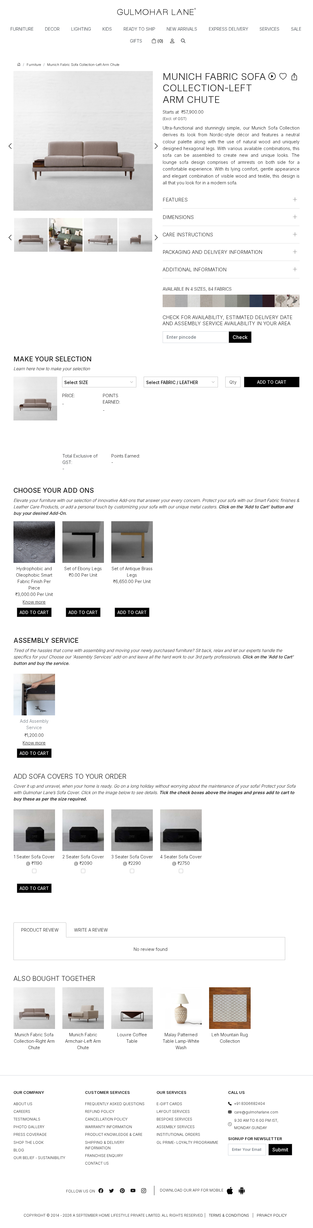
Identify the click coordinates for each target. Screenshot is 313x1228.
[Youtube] (133, 1191)
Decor (52, 29)
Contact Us (97, 1163)
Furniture (22, 29)
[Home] (156, 11)
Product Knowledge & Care (113, 1134)
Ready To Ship (139, 29)
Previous (10, 143)
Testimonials (26, 1119)
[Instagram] (144, 1191)
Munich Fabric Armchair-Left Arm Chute (83, 1041)
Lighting (81, 29)
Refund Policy (100, 1111)
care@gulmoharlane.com (256, 1112)
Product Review (40, 929)
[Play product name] (272, 76)
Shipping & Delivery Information (104, 1145)
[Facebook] (101, 1191)
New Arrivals (182, 29)
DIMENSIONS (178, 217)
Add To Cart (271, 382)
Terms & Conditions (229, 1215)
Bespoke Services (174, 1119)
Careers (21, 1111)
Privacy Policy (272, 1215)
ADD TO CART (34, 612)
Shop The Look (28, 1142)
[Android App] (241, 1190)
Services (269, 29)
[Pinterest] (122, 1191)
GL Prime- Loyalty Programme (187, 1142)
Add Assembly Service (34, 724)
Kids (107, 29)
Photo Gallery (29, 1126)
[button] (183, 41)
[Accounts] (172, 41)
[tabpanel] (31, 235)
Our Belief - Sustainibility (39, 1157)
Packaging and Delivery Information (212, 252)
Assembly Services (175, 1126)
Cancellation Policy (106, 1119)
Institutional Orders (178, 1134)
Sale (296, 29)
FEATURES (175, 200)
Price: (68, 395)
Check (240, 337)
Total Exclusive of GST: (80, 459)
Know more (34, 602)
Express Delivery (228, 29)
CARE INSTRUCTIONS (188, 235)
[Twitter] (111, 1191)
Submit (280, 1150)
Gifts (136, 40)
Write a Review (91, 929)
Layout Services (173, 1111)
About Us (22, 1104)
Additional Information (194, 269)
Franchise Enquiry (104, 1155)
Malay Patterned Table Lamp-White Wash (181, 1041)
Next (156, 143)
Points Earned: (111, 399)
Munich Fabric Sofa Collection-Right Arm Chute (34, 1041)
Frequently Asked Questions (115, 1104)
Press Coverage (30, 1134)
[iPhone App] (229, 1190)
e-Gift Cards (169, 1104)
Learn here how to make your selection (51, 368)
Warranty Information (108, 1126)
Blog (18, 1150)
